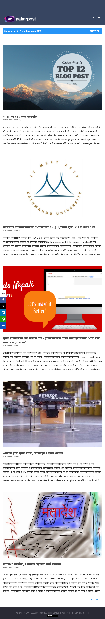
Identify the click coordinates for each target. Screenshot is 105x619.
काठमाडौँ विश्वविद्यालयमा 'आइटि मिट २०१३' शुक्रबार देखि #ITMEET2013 (49, 227)
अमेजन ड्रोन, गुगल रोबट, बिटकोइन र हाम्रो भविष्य (33, 453)
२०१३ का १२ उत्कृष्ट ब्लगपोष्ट (20, 116)
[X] (3, 306)
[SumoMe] (3, 325)
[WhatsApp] (3, 319)
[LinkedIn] (3, 313)
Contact (56, 613)
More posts (96, 599)
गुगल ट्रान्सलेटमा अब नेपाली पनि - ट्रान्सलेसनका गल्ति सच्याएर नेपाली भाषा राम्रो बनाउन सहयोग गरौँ (51, 340)
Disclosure (65, 613)
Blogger (86, 613)
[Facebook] (3, 300)
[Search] (92, 16)
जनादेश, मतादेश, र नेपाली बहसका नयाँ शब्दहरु (32, 564)
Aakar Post (20, 613)
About (48, 613)
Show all (95, 31)
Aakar (41, 613)
